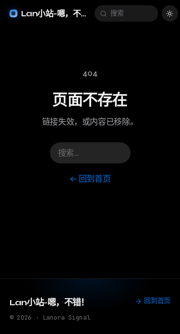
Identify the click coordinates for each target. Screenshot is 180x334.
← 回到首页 (90, 179)
